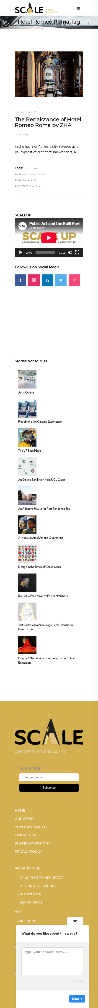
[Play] (20, 252)
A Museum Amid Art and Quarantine (40, 537)
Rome (33, 174)
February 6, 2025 (26, 112)
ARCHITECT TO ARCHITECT (41, 877)
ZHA (38, 186)
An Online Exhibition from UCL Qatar (41, 479)
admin (23, 134)
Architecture (48, 106)
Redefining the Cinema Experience (40, 421)
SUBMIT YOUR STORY (32, 843)
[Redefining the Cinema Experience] (27, 408)
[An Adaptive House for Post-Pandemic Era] (27, 495)
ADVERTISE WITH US (32, 827)
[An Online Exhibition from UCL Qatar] (27, 466)
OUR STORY (24, 818)
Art (18, 912)
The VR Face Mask (29, 450)
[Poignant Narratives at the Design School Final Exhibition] (27, 644)
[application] (49, 237)
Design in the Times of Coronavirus (39, 566)
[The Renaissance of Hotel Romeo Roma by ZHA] (49, 74)
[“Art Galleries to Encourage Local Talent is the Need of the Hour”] (27, 611)
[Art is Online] (27, 379)
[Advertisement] (49, 314)
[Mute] (70, 252)
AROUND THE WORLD (38, 886)
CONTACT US (25, 835)
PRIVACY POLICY (28, 851)
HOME (20, 810)
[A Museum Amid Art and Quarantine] (27, 524)
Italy (26, 174)
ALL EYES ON (24, 106)
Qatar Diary (31, 902)
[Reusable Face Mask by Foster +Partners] (27, 582)
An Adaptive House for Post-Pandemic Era (44, 508)
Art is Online (26, 392)
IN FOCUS (28, 921)
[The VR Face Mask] (27, 437)
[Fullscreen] (77, 252)
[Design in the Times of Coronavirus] (27, 553)
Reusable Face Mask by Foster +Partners (43, 596)
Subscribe (49, 787)
